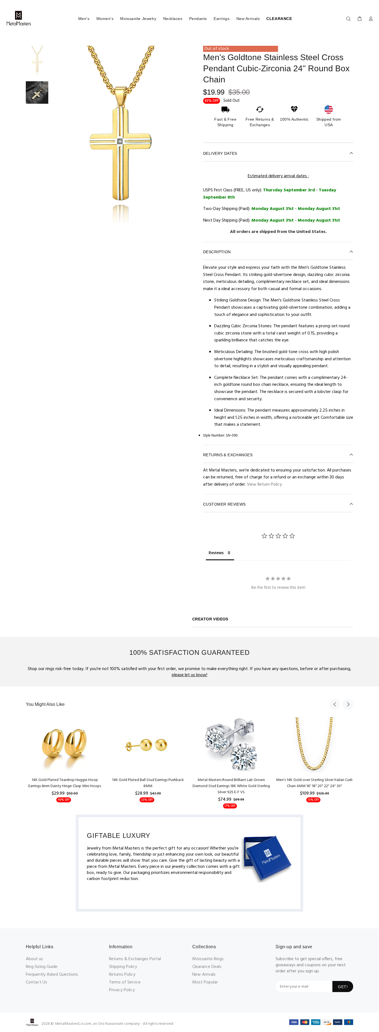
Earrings (221, 18)
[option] (37, 63)
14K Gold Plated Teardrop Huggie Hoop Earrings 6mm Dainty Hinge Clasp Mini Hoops (64, 783)
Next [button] (348, 704)
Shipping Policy (123, 966)
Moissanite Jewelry (138, 18)
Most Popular (205, 982)
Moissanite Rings (208, 959)
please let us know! (189, 675)
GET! (343, 987)
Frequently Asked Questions (52, 974)
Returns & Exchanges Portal (135, 959)
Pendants (198, 18)
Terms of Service (125, 982)
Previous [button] (335, 704)
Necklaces (173, 18)
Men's (84, 18)
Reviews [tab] (216, 552)
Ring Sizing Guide (41, 966)
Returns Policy (122, 974)
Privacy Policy (122, 990)
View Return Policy (264, 484)
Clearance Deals (206, 966)
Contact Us (36, 982)
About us (34, 959)
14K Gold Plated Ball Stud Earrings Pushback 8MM (148, 783)
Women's (105, 18)
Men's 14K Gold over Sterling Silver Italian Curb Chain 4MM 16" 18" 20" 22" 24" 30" (314, 783)
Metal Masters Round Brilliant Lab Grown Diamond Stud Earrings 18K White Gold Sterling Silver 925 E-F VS (231, 786)
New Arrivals (248, 18)
